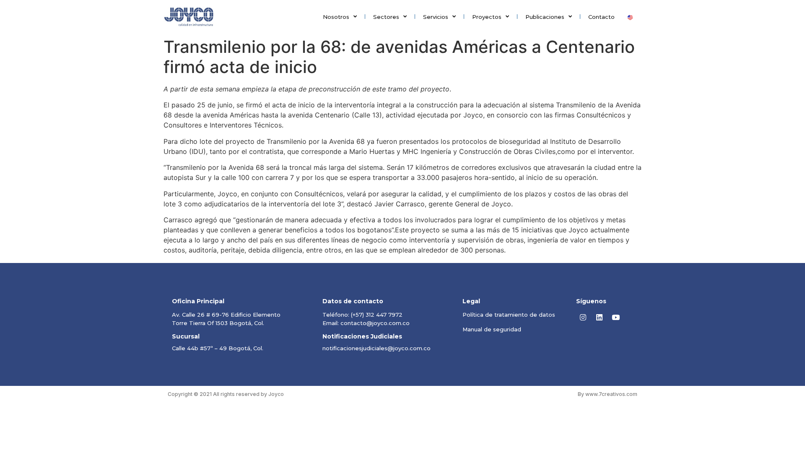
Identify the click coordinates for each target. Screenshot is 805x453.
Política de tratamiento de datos (508, 314)
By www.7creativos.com (607, 394)
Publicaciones (544, 16)
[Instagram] (583, 317)
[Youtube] (616, 317)
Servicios (435, 16)
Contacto (601, 16)
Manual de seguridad (491, 329)
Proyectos (486, 16)
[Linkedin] (599, 317)
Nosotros (336, 16)
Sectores (386, 16)
